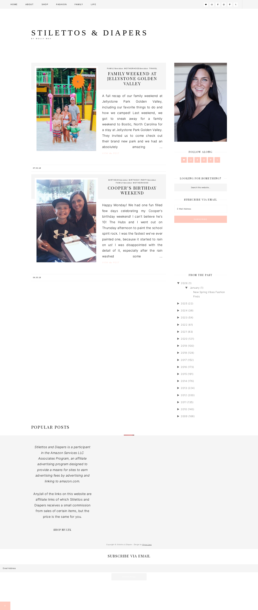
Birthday (114, 180)
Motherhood (132, 68)
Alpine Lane (147, 544)
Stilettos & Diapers (89, 32)
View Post (110, 153)
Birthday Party (138, 180)
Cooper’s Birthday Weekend (132, 190)
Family (111, 68)
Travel (153, 68)
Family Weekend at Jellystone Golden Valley (132, 78)
